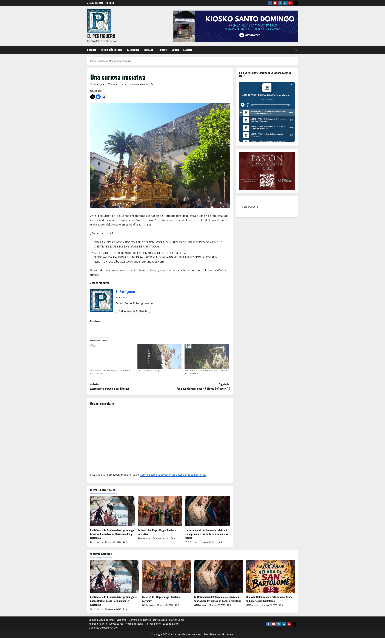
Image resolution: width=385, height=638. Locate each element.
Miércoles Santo (98, 623)
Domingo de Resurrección (103, 627)
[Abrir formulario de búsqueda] (297, 50)
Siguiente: (203, 386)
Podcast (148, 50)
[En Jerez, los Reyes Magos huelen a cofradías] (160, 511)
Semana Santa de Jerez (102, 619)
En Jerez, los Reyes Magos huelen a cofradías (157, 532)
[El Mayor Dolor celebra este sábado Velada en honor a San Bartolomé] (270, 576)
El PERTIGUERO (101, 36)
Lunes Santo (160, 619)
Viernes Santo (153, 623)
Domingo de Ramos (140, 619)
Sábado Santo (171, 623)
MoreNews (210, 634)
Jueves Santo (116, 623)
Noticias (91, 50)
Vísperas (121, 619)
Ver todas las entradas (133, 310)
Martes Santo (176, 619)
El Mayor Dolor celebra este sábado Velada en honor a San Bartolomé (269, 599)
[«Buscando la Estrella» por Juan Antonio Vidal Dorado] (112, 356)
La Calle (187, 50)
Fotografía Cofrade (112, 50)
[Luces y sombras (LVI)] (159, 356)
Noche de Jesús (134, 623)
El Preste (162, 50)
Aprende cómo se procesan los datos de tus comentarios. (173, 474)
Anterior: (109, 386)
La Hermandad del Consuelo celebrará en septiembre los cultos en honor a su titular (206, 534)
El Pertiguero (99, 84)
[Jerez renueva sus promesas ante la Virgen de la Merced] (207, 356)
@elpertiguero (250, 206)
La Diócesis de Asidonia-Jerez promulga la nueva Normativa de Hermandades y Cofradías (112, 534)
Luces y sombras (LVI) (148, 370)
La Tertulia (133, 50)
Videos (175, 50)
